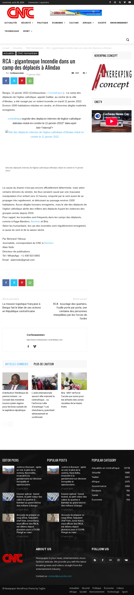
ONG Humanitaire (34, 48)
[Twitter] (120, 3)
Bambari (35, 221)
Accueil (5, 48)
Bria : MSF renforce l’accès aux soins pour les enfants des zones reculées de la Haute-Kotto (72, 400)
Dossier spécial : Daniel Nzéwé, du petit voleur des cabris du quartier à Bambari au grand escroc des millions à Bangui (29, 500)
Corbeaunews (17, 73)
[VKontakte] (126, 560)
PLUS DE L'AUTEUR (44, 364)
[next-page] (10, 424)
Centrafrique (55, 92)
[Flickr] (110, 560)
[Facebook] (110, 3)
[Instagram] (115, 3)
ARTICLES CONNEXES (16, 364)
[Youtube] (130, 3)
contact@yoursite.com (60, 576)
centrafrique (14, 118)
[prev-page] (4, 424)
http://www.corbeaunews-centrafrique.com (44, 340)
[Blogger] (95, 560)
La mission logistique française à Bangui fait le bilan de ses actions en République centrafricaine (21, 307)
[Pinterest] (21, 80)
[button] (127, 39)
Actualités (17, 48)
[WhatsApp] (30, 80)
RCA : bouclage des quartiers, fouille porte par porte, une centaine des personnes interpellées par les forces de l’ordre (70, 311)
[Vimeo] (125, 3)
